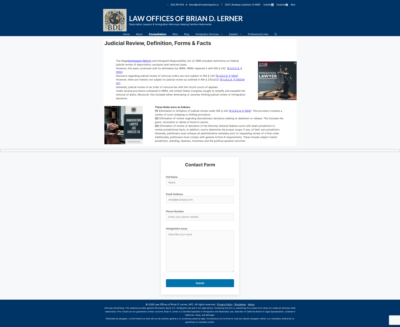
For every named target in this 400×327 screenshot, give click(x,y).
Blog (186, 34)
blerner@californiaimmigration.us (204, 4)
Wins (175, 34)
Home (126, 34)
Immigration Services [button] (207, 34)
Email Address (174, 194)
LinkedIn (267, 4)
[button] (275, 34)
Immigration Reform (139, 60)
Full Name (172, 177)
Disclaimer (240, 304)
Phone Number (175, 211)
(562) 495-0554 (177, 4)
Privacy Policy (224, 304)
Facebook (281, 4)
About (139, 34)
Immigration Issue (176, 228)
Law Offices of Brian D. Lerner (186, 18)
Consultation (157, 34)
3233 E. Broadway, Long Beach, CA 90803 (242, 4)
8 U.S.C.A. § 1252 (227, 75)
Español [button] (233, 34)
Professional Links (258, 34)
